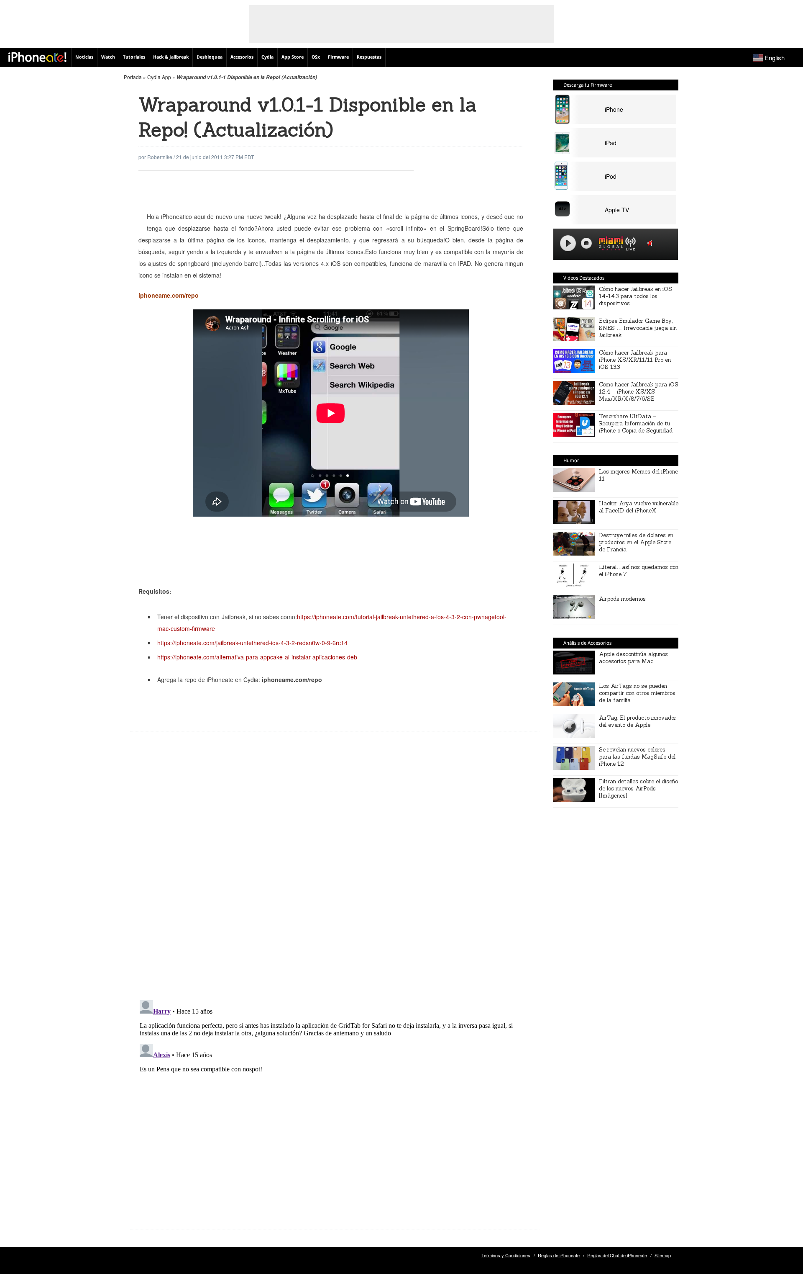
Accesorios (241, 57)
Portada (133, 76)
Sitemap (663, 1255)
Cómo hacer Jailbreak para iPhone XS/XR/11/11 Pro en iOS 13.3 (635, 360)
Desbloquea (209, 57)
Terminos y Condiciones (505, 1255)
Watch (108, 57)
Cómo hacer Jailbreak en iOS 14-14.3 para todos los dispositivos (635, 296)
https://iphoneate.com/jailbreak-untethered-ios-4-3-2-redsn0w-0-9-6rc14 (252, 642)
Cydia (267, 57)
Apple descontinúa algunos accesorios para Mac (633, 658)
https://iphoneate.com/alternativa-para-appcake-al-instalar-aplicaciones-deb (257, 657)
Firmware (338, 57)
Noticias (84, 57)
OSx (316, 57)
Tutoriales (134, 57)
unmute (651, 243)
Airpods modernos (622, 598)
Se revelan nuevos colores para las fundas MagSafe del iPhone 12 (637, 756)
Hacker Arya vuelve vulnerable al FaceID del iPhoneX (638, 507)
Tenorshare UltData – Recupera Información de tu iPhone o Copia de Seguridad (636, 423)
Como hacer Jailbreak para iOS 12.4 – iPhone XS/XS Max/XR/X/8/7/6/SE (638, 391)
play (568, 243)
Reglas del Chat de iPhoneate (617, 1255)
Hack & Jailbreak (171, 57)
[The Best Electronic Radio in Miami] (609, 244)
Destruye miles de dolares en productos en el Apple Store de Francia (636, 542)
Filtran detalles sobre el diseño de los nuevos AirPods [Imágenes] (638, 788)
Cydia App (159, 76)
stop (586, 243)
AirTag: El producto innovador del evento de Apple (637, 721)
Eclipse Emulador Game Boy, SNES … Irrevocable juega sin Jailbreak (638, 328)
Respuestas (369, 57)
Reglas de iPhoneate (559, 1255)
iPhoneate (37, 57)
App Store (292, 57)
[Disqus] (335, 872)
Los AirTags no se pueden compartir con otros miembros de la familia (637, 693)
